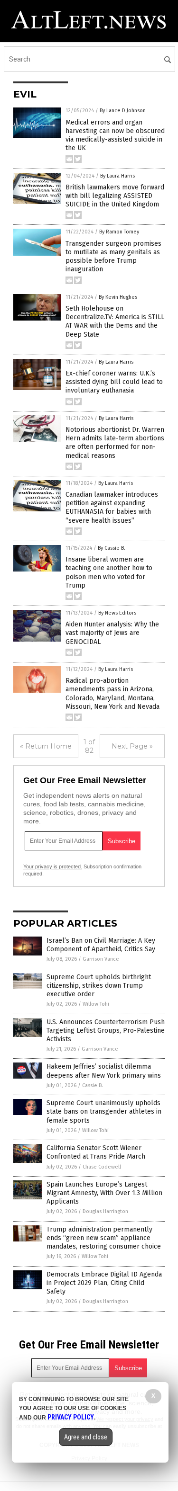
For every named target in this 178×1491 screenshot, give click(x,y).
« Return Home (46, 746)
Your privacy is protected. (52, 866)
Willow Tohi (96, 1004)
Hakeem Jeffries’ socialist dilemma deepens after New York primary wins (104, 1070)
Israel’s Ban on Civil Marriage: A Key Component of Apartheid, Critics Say (101, 945)
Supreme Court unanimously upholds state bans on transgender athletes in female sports (104, 1111)
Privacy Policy (70, 1417)
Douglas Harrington (105, 1211)
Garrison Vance (101, 959)
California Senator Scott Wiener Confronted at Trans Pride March (96, 1152)
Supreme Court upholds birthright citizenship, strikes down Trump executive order (99, 985)
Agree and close (85, 1437)
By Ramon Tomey (119, 232)
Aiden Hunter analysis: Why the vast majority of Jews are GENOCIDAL (112, 632)
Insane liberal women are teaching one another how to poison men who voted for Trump (109, 572)
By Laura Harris (117, 176)
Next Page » (132, 746)
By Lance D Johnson (123, 110)
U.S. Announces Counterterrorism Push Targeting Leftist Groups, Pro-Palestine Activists (106, 1030)
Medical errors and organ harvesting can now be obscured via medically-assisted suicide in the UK (115, 135)
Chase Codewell (102, 1167)
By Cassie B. (111, 548)
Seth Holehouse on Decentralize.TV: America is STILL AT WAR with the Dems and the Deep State (115, 321)
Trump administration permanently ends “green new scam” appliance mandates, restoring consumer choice (104, 1237)
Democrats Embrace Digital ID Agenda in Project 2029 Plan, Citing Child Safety (104, 1282)
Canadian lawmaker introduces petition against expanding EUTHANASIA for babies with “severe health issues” (112, 508)
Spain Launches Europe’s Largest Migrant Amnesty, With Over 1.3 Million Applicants (104, 1192)
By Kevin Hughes (118, 297)
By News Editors (117, 613)
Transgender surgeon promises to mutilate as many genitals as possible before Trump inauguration (113, 257)
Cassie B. (92, 1085)
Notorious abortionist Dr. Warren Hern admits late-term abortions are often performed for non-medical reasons (115, 443)
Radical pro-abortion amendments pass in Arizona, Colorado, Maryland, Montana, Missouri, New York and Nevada (112, 694)
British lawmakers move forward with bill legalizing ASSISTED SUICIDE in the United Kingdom (115, 195)
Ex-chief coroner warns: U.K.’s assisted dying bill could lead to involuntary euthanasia (114, 381)
